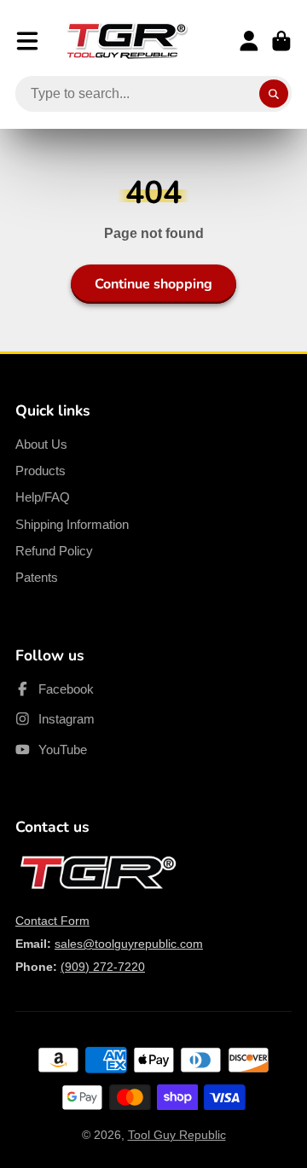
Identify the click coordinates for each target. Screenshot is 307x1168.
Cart (281, 41)
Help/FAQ (42, 497)
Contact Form (52, 920)
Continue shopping (153, 284)
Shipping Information (72, 524)
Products (40, 470)
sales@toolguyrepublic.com (129, 943)
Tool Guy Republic (177, 1135)
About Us (41, 444)
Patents (36, 577)
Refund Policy (54, 550)
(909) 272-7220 (103, 966)
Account (249, 41)
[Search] (273, 93)
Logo (127, 41)
